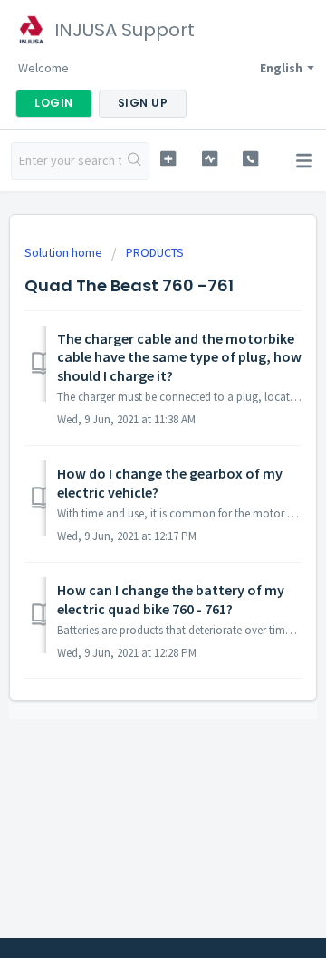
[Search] (135, 161)
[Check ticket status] (210, 158)
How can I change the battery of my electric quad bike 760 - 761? (170, 599)
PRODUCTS (155, 252)
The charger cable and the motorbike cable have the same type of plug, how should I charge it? (179, 356)
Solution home (64, 252)
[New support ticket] (168, 158)
